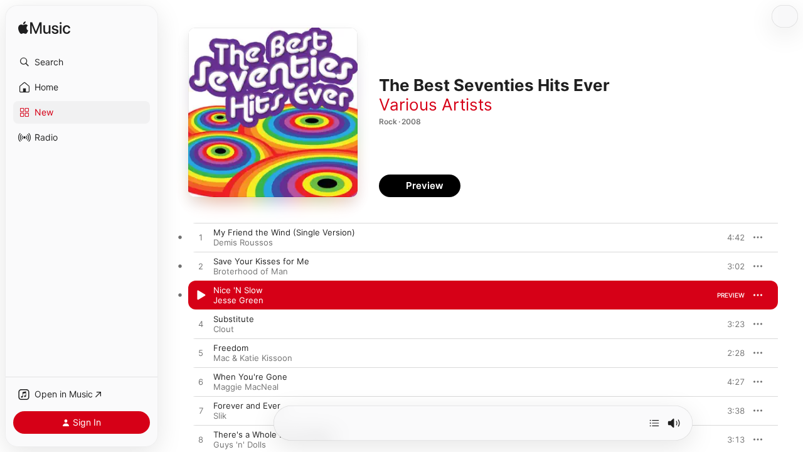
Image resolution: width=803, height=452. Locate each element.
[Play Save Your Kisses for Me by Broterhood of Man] (200, 266)
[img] (44, 28)
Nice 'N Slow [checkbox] (238, 290)
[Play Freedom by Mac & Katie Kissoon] (200, 353)
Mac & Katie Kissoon (252, 358)
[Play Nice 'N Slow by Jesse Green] (200, 295)
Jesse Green (238, 300)
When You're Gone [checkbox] (250, 377)
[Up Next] (654, 423)
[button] (81, 62)
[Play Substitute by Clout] (200, 324)
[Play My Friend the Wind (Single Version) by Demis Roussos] (200, 238)
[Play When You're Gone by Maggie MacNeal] (200, 382)
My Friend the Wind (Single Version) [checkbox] (284, 232)
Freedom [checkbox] (230, 348)
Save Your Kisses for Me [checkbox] (261, 261)
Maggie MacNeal (246, 387)
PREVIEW (731, 237)
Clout (223, 329)
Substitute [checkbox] (233, 319)
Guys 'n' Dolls (239, 444)
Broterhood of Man (250, 271)
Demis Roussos (243, 242)
